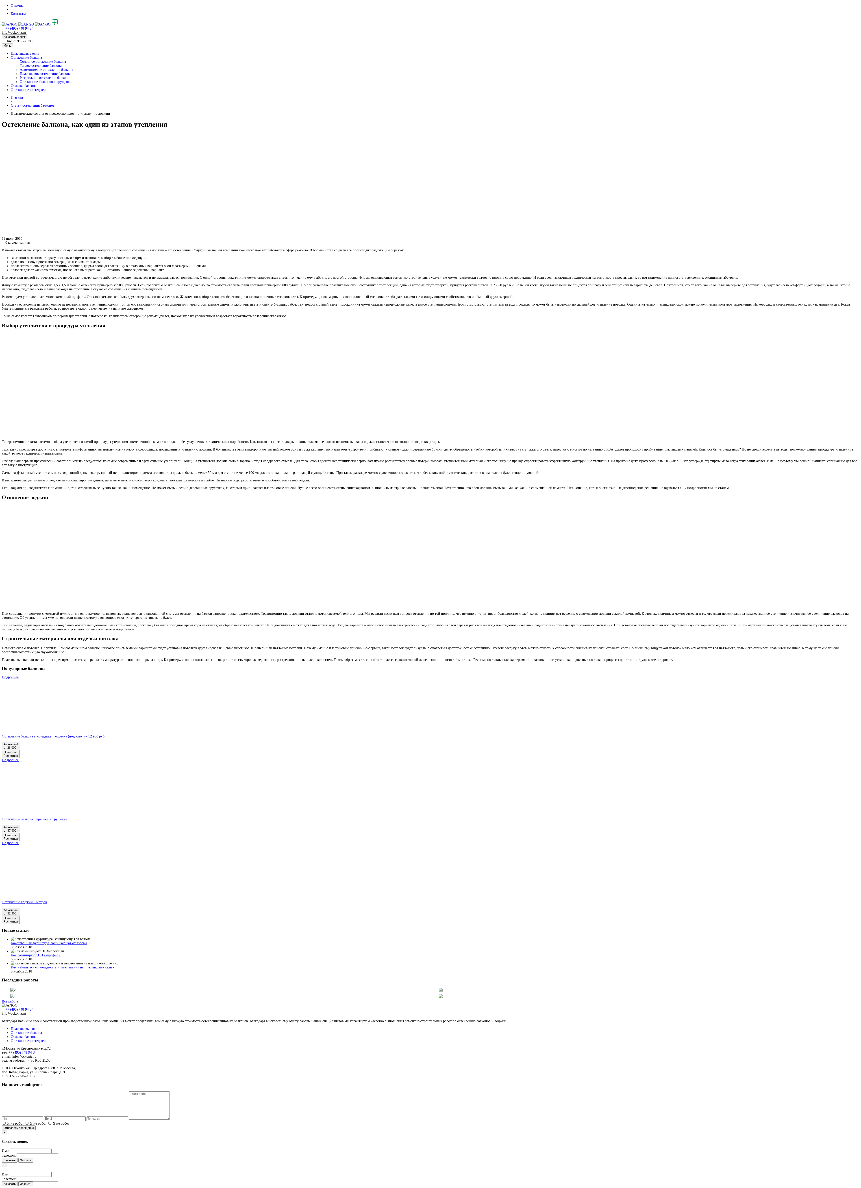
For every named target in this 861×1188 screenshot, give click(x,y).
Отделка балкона (24, 86)
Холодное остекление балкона (43, 61)
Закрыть (25, 1160)
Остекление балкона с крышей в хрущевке (34, 819)
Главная (17, 97)
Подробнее (10, 677)
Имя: (5, 1151)
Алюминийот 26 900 (11, 746)
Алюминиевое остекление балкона (46, 69)
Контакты (18, 13)
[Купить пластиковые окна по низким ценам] (30, 24)
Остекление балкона (26, 57)
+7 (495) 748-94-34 (19, 28)
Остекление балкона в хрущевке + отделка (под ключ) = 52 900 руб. (53, 736)
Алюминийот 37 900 (11, 829)
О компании (20, 5)
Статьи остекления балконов (33, 105)
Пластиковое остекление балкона (45, 73)
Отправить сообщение (19, 1128)
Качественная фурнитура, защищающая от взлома (49, 943)
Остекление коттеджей (28, 90)
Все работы (10, 1001)
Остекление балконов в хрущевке (45, 82)
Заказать (10, 1160)
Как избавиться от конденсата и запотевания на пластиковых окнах (62, 967)
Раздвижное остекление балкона (44, 78)
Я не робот (15, 1123)
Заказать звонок (15, 37)
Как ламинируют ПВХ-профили (36, 955)
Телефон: (9, 1155)
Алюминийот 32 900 (11, 911)
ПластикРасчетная (11, 754)
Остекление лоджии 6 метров (24, 902)
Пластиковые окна (25, 53)
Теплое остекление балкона (41, 65)
